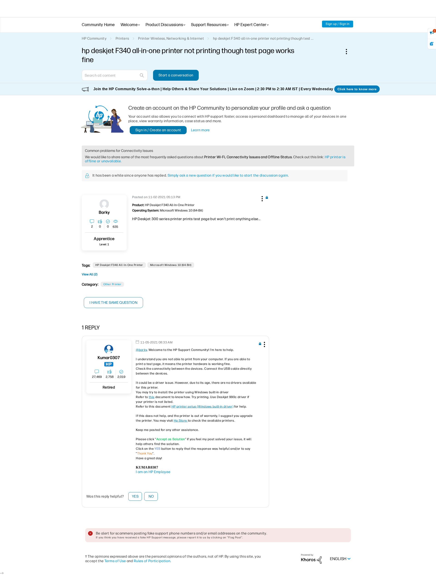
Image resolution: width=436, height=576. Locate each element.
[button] (261, 198)
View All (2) (89, 274)
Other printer (112, 284)
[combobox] (115, 75)
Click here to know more (357, 89)
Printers (122, 38)
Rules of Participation (152, 561)
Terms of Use (115, 561)
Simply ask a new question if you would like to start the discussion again (228, 175)
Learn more (200, 130)
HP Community (94, 38)
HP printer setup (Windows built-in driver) (202, 406)
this (151, 397)
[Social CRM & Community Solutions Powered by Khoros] (311, 559)
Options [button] (349, 51)
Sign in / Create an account (158, 130)
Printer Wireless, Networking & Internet (171, 38)
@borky (141, 350)
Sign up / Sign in (337, 24)
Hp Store (181, 421)
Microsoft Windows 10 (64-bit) (170, 265)
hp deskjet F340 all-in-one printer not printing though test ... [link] (263, 38)
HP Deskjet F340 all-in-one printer (119, 265)
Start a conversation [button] (176, 75)
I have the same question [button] (113, 302)
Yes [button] (135, 496)
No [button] (151, 496)
